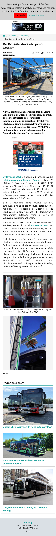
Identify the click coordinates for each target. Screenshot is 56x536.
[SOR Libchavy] (28, 27)
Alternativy (24, 35)
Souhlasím (20, 15)
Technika (12, 35)
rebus (36, 53)
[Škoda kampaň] (28, 156)
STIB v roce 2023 (12, 177)
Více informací (36, 15)
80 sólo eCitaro (39, 225)
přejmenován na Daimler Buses (21, 180)
